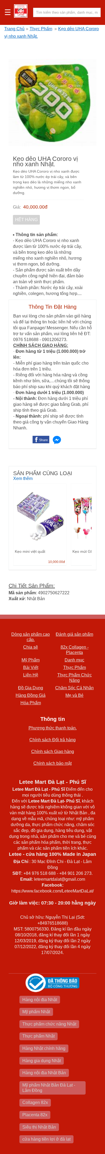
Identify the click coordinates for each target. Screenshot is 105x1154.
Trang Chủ (14, 29)
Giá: (17, 207)
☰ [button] (7, 12)
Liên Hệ (30, 675)
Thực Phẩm (41, 29)
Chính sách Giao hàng (52, 751)
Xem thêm (23, 478)
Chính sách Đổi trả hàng (52, 739)
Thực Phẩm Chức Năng (74, 678)
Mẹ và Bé (74, 695)
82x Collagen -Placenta (75, 650)
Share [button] (43, 440)
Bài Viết (30, 667)
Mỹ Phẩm (31, 660)
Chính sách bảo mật (52, 763)
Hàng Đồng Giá (31, 695)
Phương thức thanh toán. (53, 728)
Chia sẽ (30, 647)
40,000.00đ (35, 207)
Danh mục (74, 660)
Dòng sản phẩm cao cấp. (30, 637)
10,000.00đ (56, 562)
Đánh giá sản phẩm (74, 634)
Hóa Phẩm (30, 703)
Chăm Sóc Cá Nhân (74, 688)
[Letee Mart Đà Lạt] (20, 11)
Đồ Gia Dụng (30, 688)
